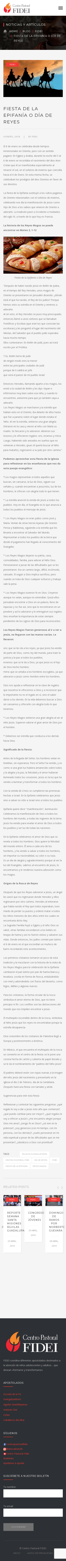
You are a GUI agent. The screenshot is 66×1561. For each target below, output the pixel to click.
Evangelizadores (12, 1399)
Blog (26, 31)
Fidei (39, 31)
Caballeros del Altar (14, 1420)
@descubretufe (14, 1448)
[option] (12, 1224)
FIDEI (35, 136)
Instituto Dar (10, 1409)
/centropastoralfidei (17, 1444)
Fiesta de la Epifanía (17, 1166)
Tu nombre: (9, 1486)
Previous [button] (58, 1187)
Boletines (8, 1458)
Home (13, 31)
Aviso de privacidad (40, 1553)
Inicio (16, 1553)
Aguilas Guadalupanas (15, 1404)
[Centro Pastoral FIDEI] (16, 7)
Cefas (6, 1414)
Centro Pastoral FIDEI (17, 1160)
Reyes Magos (39, 1166)
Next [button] (62, 1187)
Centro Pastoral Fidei (17, 1453)
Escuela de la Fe (12, 1394)
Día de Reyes (40, 1160)
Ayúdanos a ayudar (13, 1463)
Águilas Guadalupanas (34, 1154)
